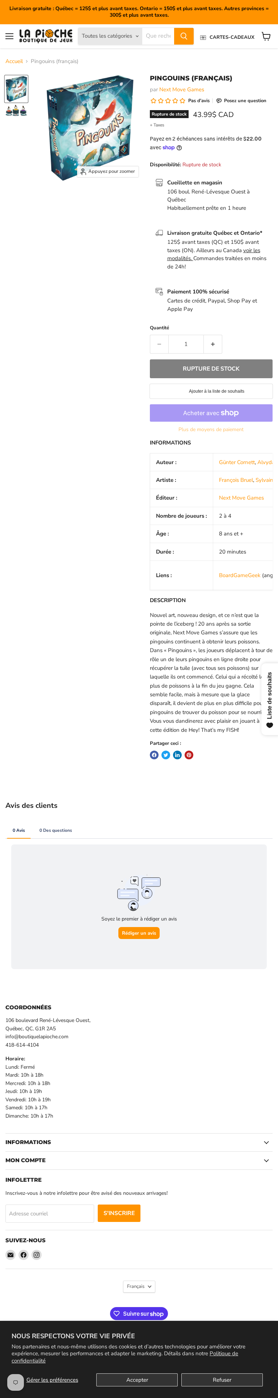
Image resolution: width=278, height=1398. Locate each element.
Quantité (159, 328)
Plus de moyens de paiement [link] (211, 430)
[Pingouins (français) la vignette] (16, 89)
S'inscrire (119, 1213)
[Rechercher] (184, 36)
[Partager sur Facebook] (154, 755)
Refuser (222, 1380)
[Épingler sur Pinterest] (189, 755)
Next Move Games (181, 89)
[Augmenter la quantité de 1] (213, 344)
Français (135, 1286)
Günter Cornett (237, 462)
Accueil (14, 61)
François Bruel (236, 480)
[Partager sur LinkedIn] (177, 755)
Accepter (137, 1380)
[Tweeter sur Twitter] (165, 755)
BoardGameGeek (240, 575)
